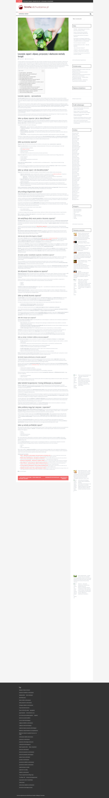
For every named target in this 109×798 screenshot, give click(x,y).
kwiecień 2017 (76, 195)
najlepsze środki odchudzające (25, 725)
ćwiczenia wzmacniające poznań (25, 787)
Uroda (75, 217)
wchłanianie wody (35, 364)
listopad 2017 (76, 185)
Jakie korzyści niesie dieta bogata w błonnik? (28, 80)
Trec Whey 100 (22, 777)
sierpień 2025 (76, 149)
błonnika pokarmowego (47, 239)
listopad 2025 (76, 145)
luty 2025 (75, 156)
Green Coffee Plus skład (24, 710)
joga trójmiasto (22, 712)
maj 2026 (75, 137)
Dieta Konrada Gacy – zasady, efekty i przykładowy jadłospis (35, 1)
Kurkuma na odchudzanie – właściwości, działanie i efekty (32, 460)
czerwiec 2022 (76, 168)
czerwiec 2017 (76, 192)
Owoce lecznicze (77, 214)
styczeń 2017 (76, 199)
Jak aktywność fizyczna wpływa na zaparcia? (27, 83)
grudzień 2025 (76, 143)
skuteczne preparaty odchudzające (26, 754)
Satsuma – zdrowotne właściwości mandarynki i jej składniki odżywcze (83, 585)
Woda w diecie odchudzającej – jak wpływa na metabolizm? (32, 457)
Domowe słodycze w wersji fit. (80, 42)
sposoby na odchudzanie (24, 759)
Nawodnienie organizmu (42, 226)
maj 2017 (75, 194)
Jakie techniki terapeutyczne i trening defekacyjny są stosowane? (31, 89)
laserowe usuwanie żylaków (24, 717)
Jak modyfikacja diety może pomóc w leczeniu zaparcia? (29, 79)
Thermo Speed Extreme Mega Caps (26, 774)
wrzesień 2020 (76, 179)
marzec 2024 (76, 162)
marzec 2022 (76, 171)
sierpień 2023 (76, 167)
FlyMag (37, 795)
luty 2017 (75, 198)
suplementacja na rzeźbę (24, 767)
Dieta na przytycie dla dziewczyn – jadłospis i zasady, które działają (84, 376)
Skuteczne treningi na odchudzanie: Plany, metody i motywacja (82, 243)
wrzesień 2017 (76, 188)
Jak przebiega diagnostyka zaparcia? (26, 78)
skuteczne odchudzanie (24, 749)
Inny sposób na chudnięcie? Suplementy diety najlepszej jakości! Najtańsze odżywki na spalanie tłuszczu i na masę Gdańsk (82, 40)
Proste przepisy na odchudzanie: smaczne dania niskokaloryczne (34, 465)
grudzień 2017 (76, 184)
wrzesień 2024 (76, 158)
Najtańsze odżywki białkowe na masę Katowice (28, 730)
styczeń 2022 (76, 173)
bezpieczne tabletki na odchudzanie (26, 692)
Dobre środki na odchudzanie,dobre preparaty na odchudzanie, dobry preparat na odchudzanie (82, 122)
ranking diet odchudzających (25, 744)
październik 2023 (77, 165)
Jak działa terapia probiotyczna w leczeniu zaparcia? (29, 88)
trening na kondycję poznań (31, 777)
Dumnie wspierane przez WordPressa (24, 795)
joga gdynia (32, 710)
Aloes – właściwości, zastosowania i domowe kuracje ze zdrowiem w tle (35, 455)
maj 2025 (75, 152)
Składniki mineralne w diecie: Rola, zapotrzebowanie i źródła (33, 468)
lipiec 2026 (76, 134)
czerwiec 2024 (76, 161)
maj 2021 (75, 176)
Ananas (79, 271)
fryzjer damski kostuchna (24, 707)
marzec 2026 (76, 139)
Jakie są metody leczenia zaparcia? (25, 84)
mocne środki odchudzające (24, 720)
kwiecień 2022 (76, 169)
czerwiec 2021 (76, 175)
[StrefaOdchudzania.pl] (33, 7)
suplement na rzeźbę (23, 769)
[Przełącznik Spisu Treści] (42, 71)
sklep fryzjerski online (23, 747)
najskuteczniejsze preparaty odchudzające (27, 728)
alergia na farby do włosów (24, 690)
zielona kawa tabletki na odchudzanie (26, 784)
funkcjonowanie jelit (53, 238)
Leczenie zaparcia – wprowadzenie (25, 72)
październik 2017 (77, 187)
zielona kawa (21, 782)
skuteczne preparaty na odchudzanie (26, 752)
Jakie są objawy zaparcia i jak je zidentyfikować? (28, 74)
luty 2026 (75, 141)
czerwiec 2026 (76, 135)
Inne (74, 213)
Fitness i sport (76, 212)
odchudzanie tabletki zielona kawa (26, 736)
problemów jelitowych (57, 174)
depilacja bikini (22, 695)
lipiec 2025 (76, 150)
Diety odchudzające (22, 471)
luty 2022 (75, 172)
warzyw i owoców (25, 149)
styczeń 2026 (76, 142)
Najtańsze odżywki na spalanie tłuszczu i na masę (28, 734)
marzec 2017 (76, 196)
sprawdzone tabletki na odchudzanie (26, 762)
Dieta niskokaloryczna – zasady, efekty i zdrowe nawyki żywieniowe (84, 262)
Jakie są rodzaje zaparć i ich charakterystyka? (27, 76)
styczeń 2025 (76, 157)
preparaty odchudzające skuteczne (26, 741)
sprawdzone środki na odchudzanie (26, 764)
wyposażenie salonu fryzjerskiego (26, 779)
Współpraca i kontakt (23, 14)
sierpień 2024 (76, 160)
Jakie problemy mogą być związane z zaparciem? (29, 90)
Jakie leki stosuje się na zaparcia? (26, 85)
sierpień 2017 (76, 190)
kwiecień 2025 (76, 153)
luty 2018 (75, 183)
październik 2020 (77, 177)
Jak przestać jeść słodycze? (79, 47)
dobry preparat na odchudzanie (25, 702)
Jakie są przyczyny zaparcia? (24, 75)
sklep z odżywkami (32, 747)
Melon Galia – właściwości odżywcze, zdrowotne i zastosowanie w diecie (83, 281)
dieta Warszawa (22, 697)
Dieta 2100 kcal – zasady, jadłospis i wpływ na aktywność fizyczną (33, 462)
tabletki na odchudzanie (24, 772)
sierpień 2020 (76, 180)
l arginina (36, 715)
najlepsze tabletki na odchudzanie (26, 722)
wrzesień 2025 (76, 148)
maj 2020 (75, 181)
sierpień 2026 (76, 133)
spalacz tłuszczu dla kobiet (24, 757)
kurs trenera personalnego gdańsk (26, 715)
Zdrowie (75, 218)
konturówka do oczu (30, 712)
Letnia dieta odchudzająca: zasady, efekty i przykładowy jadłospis (84, 481)
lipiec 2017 (76, 191)
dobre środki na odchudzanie (25, 700)
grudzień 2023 (76, 164)
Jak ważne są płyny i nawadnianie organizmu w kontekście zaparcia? (32, 81)
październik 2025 (77, 146)
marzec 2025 (76, 154)
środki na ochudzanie (78, 215)
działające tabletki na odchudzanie (26, 705)
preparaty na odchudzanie (24, 739)
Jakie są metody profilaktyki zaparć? (26, 92)
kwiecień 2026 (76, 138)
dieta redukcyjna (29, 695)
